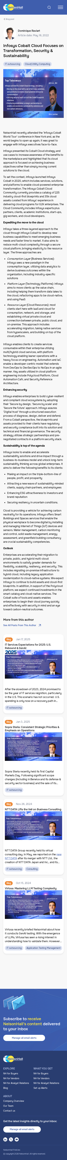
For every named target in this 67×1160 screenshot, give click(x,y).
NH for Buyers (10, 1073)
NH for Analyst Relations (16, 1083)
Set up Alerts (40, 1088)
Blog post (10, 19)
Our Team (8, 1105)
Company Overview (13, 1101)
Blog (5, 1088)
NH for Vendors (11, 1078)
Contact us (9, 1110)
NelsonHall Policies (11, 1150)
